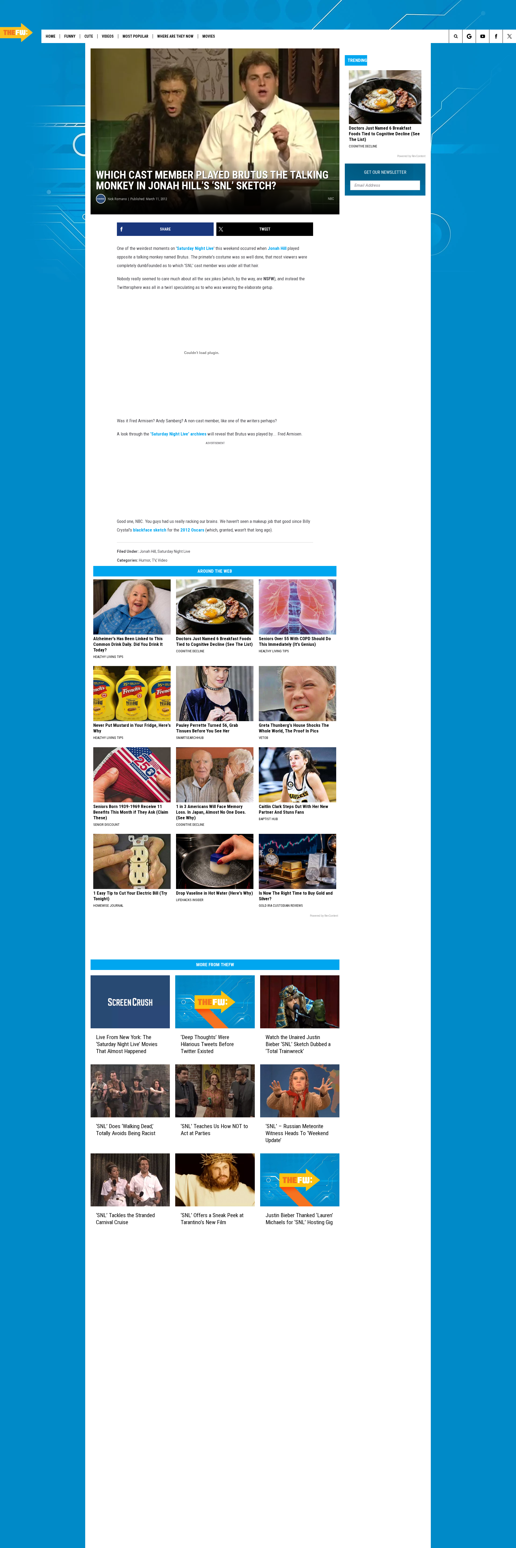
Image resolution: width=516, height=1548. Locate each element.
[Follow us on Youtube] (482, 36)
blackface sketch (149, 530)
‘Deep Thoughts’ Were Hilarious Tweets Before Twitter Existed (207, 1044)
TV (154, 560)
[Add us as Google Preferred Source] (469, 36)
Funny (70, 36)
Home (50, 36)
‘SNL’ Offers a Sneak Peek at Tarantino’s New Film (212, 1218)
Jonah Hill (277, 248)
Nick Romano (117, 199)
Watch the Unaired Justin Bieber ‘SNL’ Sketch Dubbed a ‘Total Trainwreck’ (298, 1044)
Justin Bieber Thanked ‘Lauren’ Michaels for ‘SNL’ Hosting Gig (299, 1218)
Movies (208, 36)
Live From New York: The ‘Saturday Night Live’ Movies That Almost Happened (126, 1044)
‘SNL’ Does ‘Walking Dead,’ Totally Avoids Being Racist (125, 1129)
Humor (144, 560)
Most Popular (135, 36)
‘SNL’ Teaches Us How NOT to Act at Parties (214, 1129)
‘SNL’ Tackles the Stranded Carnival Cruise (125, 1218)
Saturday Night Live (195, 248)
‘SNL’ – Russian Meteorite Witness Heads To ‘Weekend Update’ (297, 1133)
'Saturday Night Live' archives (178, 434)
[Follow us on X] (509, 36)
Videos (108, 36)
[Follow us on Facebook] (496, 36)
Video (162, 560)
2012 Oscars (192, 530)
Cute (88, 36)
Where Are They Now (175, 36)
